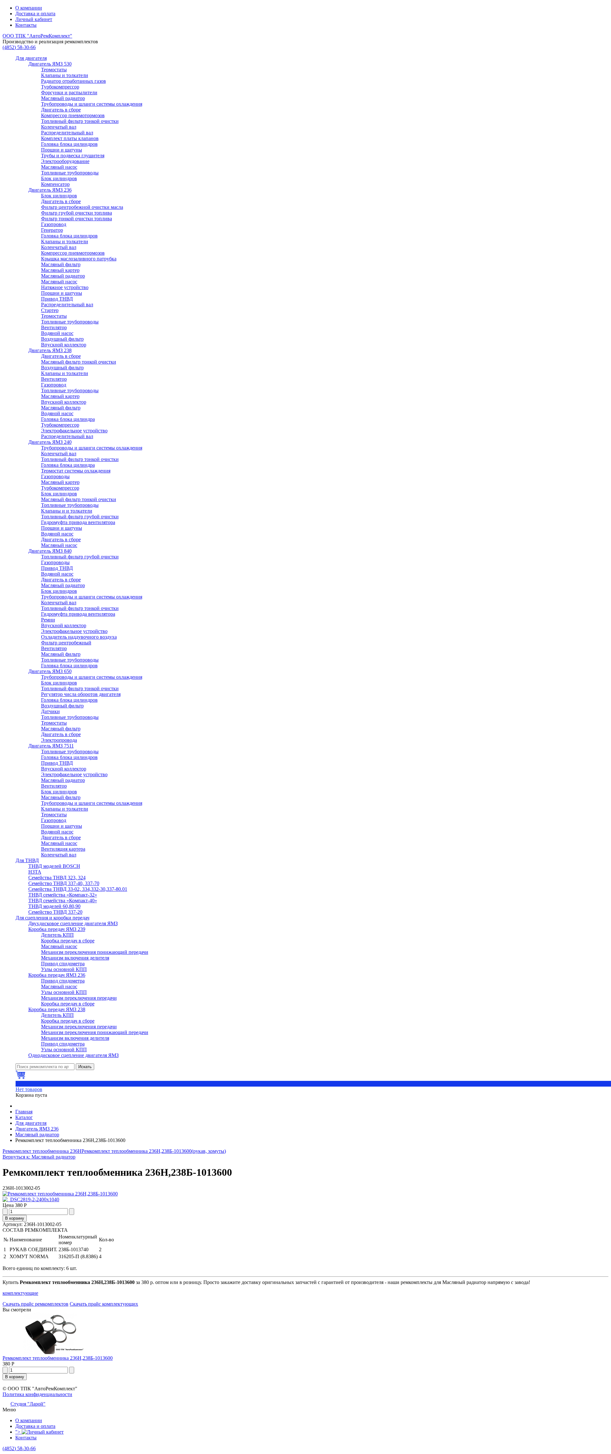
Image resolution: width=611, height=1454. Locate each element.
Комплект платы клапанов (70, 138)
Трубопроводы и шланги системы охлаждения (91, 104)
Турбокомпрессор (60, 86)
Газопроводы (55, 476)
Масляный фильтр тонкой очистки (78, 362)
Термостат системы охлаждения (75, 470)
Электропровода (59, 740)
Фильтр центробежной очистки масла (82, 207)
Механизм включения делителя (75, 958)
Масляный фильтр (61, 264)
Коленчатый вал (58, 127)
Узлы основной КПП (64, 969)
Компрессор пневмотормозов (73, 115)
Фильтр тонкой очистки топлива (76, 218)
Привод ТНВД (57, 298)
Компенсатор (55, 184)
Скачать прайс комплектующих (104, 1304)
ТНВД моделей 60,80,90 (54, 906)
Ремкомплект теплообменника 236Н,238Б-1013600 (58, 1358)
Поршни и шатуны (61, 149)
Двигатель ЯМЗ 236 (50, 190)
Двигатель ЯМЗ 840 (50, 551)
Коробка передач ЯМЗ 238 (56, 1009)
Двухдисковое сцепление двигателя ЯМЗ (73, 923)
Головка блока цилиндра (68, 419)
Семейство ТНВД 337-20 (55, 912)
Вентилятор (54, 327)
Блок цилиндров (59, 178)
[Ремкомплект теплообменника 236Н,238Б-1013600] (60, 1193)
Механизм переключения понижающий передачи (94, 952)
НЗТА (34, 872)
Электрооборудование (65, 161)
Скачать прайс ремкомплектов (35, 1304)
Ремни (48, 619)
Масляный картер (60, 270)
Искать (85, 1066)
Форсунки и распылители (69, 92)
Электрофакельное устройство (74, 430)
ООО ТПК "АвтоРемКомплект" (37, 36)
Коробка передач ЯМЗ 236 (56, 975)
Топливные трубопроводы (70, 172)
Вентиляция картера (63, 849)
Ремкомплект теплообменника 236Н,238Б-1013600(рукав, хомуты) (153, 1151)
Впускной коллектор (63, 344)
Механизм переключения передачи (79, 998)
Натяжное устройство (64, 287)
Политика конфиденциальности (37, 1394)
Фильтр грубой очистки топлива (76, 213)
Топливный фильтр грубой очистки (80, 516)
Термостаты (54, 69)
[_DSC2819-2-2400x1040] (31, 1199)
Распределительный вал (67, 132)
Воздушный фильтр (62, 339)
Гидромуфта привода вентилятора (78, 522)
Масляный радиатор (63, 98)
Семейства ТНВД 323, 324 (57, 877)
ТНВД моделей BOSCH (54, 866)
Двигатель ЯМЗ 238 (50, 350)
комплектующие (20, 1293)
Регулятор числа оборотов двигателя (81, 694)
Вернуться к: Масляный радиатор (39, 1157)
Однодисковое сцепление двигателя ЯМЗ (73, 1055)
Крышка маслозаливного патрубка (78, 258)
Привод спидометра (63, 963)
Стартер (50, 310)
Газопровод (53, 224)
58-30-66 (19, 47)
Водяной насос (57, 333)
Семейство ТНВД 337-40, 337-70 (63, 883)
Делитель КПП (57, 935)
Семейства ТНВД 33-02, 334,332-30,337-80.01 (77, 889)
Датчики (50, 711)
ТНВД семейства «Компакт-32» (62, 894)
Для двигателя (31, 58)
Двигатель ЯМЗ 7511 (51, 745)
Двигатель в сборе (61, 109)
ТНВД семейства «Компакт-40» (62, 900)
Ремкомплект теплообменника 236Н (42, 1151)
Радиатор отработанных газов (73, 81)
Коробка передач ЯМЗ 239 (56, 929)
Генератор (52, 230)
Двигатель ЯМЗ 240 (50, 442)
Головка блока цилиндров (69, 144)
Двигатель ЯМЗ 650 (50, 671)
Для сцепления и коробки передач (52, 917)
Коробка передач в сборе (68, 940)
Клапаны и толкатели (64, 75)
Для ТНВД (27, 860)
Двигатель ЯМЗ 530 (50, 64)
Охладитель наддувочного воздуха (79, 637)
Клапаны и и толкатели (66, 511)
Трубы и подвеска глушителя (72, 155)
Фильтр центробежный (66, 642)
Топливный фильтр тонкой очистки (80, 121)
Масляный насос (59, 167)
